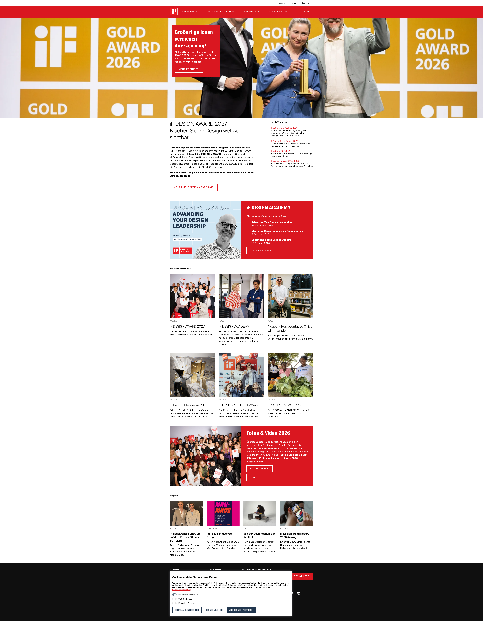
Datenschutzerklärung (181, 590)
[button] (303, 3)
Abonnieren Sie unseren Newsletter (256, 569)
